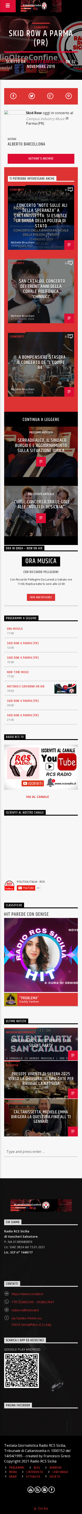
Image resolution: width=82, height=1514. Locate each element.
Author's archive (41, 158)
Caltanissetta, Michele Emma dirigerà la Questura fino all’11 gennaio (41, 1117)
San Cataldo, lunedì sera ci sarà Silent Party (41, 1043)
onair (13, 1476)
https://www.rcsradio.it (27, 1294)
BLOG (37, 1467)
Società (12, 1065)
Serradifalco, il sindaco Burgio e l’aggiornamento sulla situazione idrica (41, 445)
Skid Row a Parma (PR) (23, 643)
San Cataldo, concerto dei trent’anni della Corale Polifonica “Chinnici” (42, 289)
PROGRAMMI (16, 1467)
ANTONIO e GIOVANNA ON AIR (26, 686)
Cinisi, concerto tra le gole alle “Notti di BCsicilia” (42, 504)
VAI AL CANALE (37, 797)
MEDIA (13, 1472)
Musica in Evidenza (20, 1032)
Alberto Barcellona (46, 61)
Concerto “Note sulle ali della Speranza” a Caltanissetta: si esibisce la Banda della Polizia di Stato (40, 216)
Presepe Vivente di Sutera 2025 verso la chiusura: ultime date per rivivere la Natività (41, 1078)
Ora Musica (15, 629)
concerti (41, 27)
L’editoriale (60, 1472)
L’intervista (34, 1472)
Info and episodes (41, 597)
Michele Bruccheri (22, 242)
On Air (42, 1508)
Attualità (14, 1103)
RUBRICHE (56, 1467)
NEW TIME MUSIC (18, 672)
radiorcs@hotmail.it (25, 1310)
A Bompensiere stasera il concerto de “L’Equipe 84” (41, 362)
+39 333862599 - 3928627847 (33, 1302)
